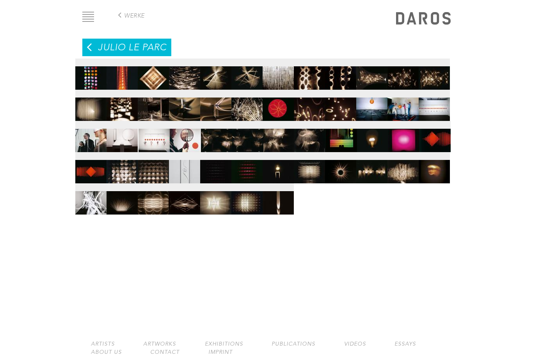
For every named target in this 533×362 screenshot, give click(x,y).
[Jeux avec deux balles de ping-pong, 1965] (122, 136)
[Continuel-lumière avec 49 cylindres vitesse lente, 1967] (122, 167)
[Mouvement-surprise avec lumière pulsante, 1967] (215, 167)
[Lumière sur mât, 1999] (278, 199)
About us (106, 352)
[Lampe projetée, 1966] (372, 136)
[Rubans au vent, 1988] (91, 199)
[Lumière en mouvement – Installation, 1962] (371, 74)
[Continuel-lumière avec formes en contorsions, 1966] (216, 136)
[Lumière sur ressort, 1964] (309, 105)
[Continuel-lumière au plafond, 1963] (247, 105)
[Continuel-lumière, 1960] (122, 74)
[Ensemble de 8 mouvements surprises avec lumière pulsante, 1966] (341, 136)
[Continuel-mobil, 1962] (278, 74)
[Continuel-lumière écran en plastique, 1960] (153, 74)
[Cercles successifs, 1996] (153, 199)
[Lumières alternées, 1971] (371, 167)
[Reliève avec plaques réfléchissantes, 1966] (435, 136)
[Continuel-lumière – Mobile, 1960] (184, 74)
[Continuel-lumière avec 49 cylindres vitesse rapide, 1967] (153, 167)
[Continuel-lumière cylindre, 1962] (215, 74)
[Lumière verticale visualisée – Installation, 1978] (403, 167)
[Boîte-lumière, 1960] (91, 74)
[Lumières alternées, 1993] (122, 199)
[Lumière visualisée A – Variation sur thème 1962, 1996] (215, 199)
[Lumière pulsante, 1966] (403, 136)
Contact (164, 352)
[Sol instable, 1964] (371, 105)
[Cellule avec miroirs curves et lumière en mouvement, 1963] (153, 105)
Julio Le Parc (132, 47)
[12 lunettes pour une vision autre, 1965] (434, 105)
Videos (355, 344)
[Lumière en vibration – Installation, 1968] (309, 167)
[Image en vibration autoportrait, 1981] (434, 167)
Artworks (159, 344)
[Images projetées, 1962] (309, 74)
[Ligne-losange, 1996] (184, 199)
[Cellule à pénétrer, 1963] (122, 105)
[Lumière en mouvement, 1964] (278, 105)
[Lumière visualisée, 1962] (91, 105)
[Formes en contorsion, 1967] (184, 167)
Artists (103, 344)
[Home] (423, 19)
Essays (405, 344)
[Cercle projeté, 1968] (278, 167)
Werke (134, 15)
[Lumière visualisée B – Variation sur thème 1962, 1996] (247, 199)
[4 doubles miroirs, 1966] (154, 136)
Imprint (220, 352)
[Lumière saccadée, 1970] (340, 167)
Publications (293, 344)
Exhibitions (224, 344)
